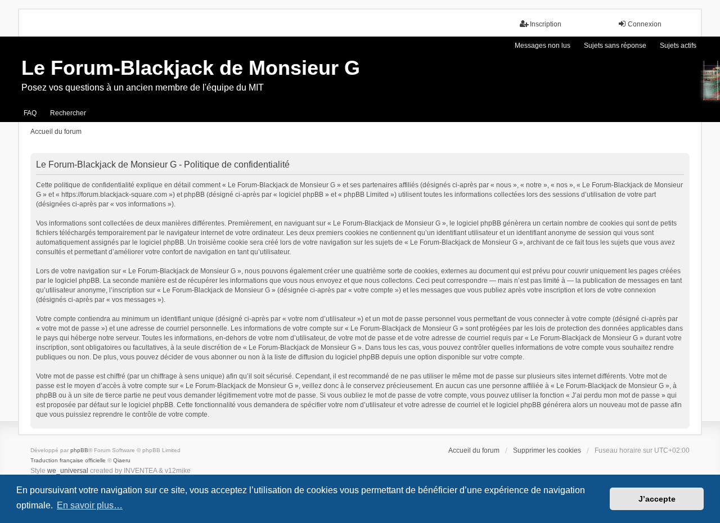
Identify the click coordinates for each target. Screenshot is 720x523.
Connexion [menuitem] (645, 24)
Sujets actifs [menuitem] (678, 45)
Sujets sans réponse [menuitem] (615, 45)
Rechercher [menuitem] (68, 113)
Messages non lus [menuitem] (542, 45)
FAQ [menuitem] (30, 113)
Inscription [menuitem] (545, 24)
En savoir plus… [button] (90, 505)
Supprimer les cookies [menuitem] (547, 450)
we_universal (67, 471)
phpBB (79, 450)
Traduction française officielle (68, 460)
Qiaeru (121, 460)
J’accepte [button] (657, 498)
